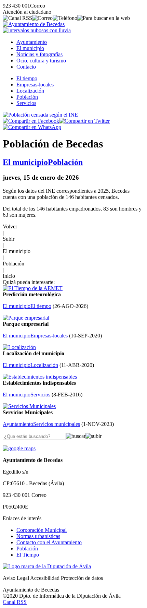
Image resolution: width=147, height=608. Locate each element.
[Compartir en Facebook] (31, 121)
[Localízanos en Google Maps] (19, 448)
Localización (30, 91)
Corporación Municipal (41, 530)
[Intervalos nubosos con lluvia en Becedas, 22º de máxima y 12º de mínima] (37, 30)
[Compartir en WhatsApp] (32, 127)
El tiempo (26, 78)
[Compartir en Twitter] (84, 121)
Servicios (26, 103)
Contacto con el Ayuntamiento (49, 542)
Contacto (26, 67)
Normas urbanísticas (38, 536)
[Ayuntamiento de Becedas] (34, 24)
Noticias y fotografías (39, 54)
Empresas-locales (35, 84)
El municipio (30, 48)
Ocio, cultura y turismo (41, 60)
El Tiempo (27, 555)
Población (27, 97)
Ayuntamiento (31, 42)
